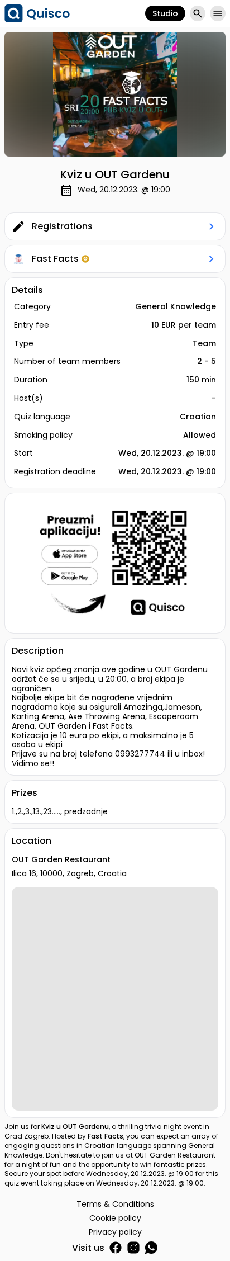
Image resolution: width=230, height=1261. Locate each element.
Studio (165, 13)
